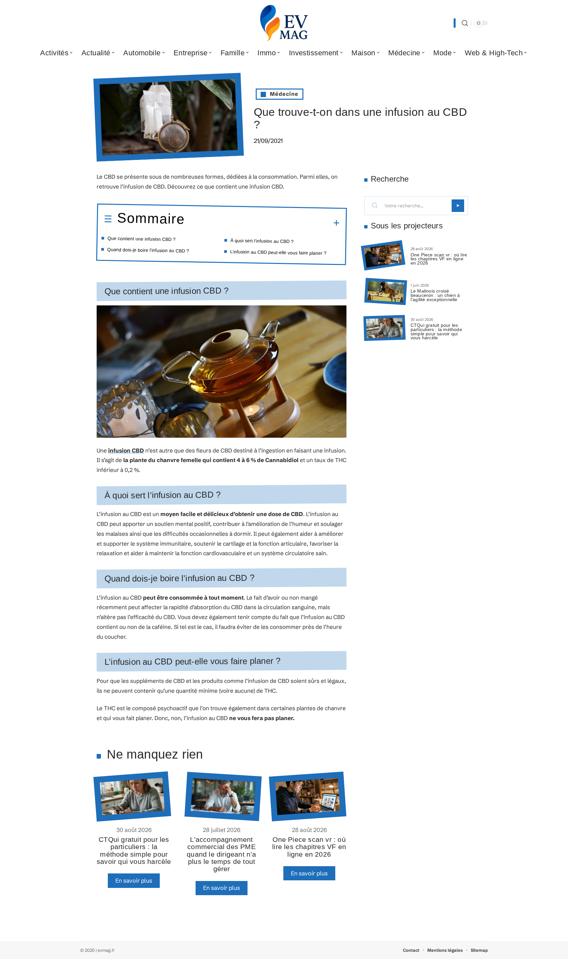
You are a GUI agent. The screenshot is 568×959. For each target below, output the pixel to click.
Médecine (284, 94)
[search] (465, 23)
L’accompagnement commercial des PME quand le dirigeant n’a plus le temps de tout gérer (221, 854)
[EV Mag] (284, 23)
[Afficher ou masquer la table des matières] (262, 222)
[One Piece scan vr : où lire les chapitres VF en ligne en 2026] (307, 796)
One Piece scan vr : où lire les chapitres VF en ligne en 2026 (309, 847)
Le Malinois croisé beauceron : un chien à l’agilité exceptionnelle (435, 295)
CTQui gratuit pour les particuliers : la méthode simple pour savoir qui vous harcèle (134, 850)
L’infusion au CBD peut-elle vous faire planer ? (278, 252)
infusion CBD (126, 450)
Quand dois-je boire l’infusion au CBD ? (148, 250)
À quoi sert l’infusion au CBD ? (262, 241)
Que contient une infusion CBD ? (141, 239)
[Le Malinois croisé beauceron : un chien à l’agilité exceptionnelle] (385, 291)
